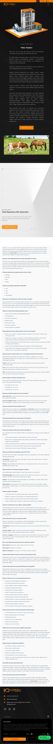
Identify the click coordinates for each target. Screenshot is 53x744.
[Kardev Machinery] (9, 4)
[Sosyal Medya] (5, 709)
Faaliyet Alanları (29, 44)
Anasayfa (22, 44)
